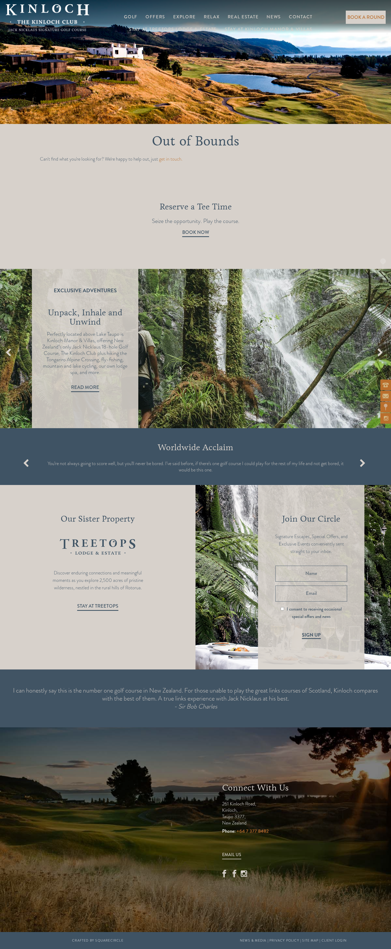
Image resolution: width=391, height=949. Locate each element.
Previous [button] (8, 353)
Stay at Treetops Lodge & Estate (173, 29)
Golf (131, 17)
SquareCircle (109, 940)
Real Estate (243, 17)
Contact (301, 17)
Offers (155, 17)
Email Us (231, 855)
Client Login (334, 940)
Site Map (310, 940)
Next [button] (380, 353)
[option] (195, 348)
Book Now (195, 232)
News (274, 17)
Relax (212, 17)
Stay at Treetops (97, 606)
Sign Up (311, 635)
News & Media (253, 940)
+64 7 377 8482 (252, 831)
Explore (184, 17)
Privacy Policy (284, 940)
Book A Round (365, 17)
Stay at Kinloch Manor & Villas (269, 29)
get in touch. (170, 159)
